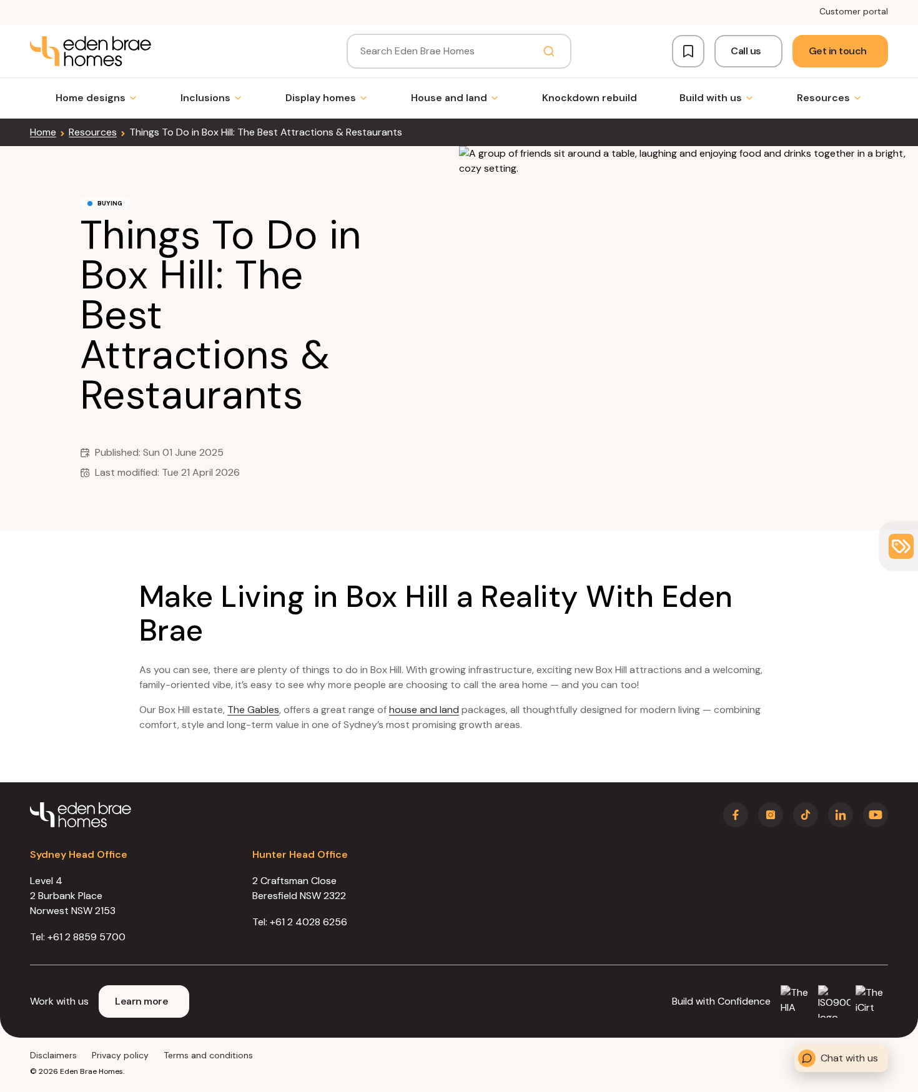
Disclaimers (53, 1055)
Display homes (320, 97)
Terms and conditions (208, 1055)
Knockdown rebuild (589, 97)
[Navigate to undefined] (90, 51)
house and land (424, 709)
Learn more (141, 1001)
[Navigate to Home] (80, 814)
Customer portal (853, 11)
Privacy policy (120, 1055)
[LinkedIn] (840, 814)
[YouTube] (875, 814)
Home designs (91, 97)
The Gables (253, 709)
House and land (449, 97)
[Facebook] (735, 814)
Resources (823, 97)
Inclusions (205, 97)
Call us (746, 50)
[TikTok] (805, 814)
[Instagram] (770, 814)
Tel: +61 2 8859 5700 (78, 936)
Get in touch (838, 50)
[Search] (548, 51)
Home (43, 132)
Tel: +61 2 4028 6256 (299, 921)
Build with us (710, 97)
